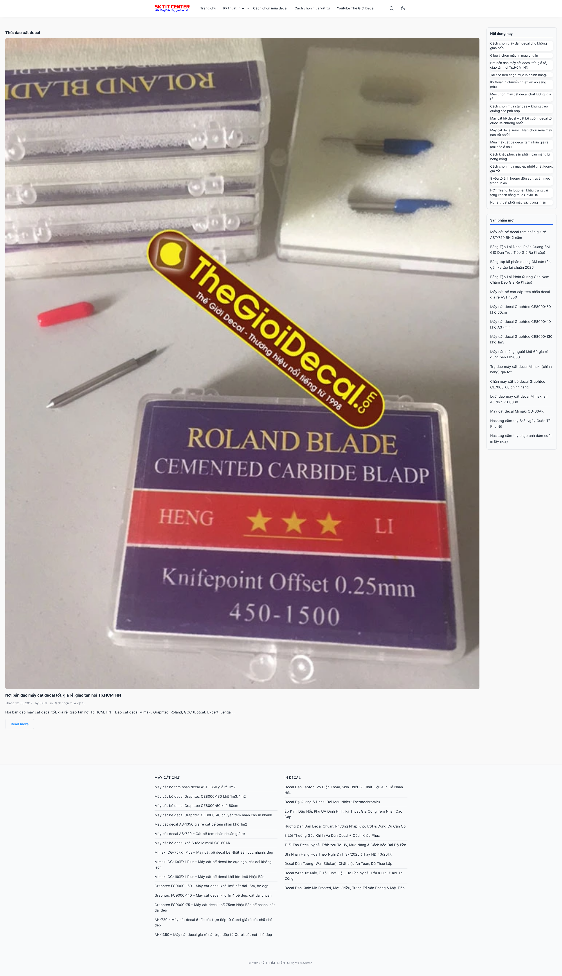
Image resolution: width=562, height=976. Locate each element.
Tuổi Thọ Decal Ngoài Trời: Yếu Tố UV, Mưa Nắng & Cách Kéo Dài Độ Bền (345, 845)
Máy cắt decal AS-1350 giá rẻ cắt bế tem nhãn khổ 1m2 (201, 824)
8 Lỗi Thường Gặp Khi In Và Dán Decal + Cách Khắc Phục (332, 835)
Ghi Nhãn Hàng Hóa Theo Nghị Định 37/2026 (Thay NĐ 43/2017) (339, 854)
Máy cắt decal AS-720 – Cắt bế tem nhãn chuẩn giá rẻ (200, 833)
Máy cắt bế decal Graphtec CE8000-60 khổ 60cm (196, 805)
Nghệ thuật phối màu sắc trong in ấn (518, 202)
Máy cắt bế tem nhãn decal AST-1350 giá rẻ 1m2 (195, 787)
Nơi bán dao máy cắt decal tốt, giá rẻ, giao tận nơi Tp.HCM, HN (63, 695)
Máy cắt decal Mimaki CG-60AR (517, 411)
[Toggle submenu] (248, 8)
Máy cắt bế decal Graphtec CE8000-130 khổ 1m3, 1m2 (200, 796)
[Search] (391, 8)
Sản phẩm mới (502, 220)
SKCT (44, 703)
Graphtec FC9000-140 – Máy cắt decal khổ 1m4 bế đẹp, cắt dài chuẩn (213, 895)
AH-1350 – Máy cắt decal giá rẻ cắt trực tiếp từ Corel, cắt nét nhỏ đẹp (213, 934)
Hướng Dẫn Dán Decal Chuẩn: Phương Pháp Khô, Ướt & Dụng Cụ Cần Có (345, 826)
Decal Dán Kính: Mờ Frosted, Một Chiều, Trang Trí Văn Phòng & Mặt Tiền (345, 888)
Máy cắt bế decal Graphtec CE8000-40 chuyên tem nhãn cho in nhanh (213, 815)
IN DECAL (293, 778)
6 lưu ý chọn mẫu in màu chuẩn (514, 55)
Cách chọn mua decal (270, 8)
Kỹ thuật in (231, 8)
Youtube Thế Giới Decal (356, 8)
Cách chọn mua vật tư (312, 8)
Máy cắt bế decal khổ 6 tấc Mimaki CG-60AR (192, 843)
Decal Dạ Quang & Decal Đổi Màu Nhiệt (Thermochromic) (332, 802)
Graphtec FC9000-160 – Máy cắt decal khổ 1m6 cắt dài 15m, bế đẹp (211, 886)
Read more (20, 724)
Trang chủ (208, 8)
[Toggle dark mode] (403, 8)
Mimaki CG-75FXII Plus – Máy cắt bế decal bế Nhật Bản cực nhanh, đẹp (214, 852)
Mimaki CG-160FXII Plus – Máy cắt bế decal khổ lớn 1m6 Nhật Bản (209, 876)
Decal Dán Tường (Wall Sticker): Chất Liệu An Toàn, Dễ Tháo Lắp (338, 863)
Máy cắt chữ (167, 778)
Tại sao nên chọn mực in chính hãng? (519, 75)
